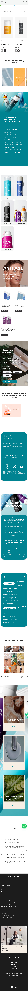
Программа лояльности (6, 917)
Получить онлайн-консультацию (8, 902)
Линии (2, 891)
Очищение (7, 198)
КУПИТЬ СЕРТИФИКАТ (9, 381)
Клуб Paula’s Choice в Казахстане (8, 915)
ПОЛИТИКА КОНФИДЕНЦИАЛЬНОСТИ (14, 973)
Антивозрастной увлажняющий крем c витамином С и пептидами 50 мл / (6, 43)
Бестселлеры (9, 11)
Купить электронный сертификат (8, 906)
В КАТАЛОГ (4, 310)
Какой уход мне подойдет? (7, 887)
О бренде (3, 913)
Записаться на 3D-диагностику (8, 904)
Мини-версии (4, 895)
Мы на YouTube (17, 676)
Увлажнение (7, 249)
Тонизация (21, 198)
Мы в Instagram (7, 676)
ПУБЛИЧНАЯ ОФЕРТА (14, 975)
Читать (14, 726)
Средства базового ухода (7, 889)
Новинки (21, 11)
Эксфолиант (7, 223)
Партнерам (3, 921)
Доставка (3, 919)
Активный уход (20, 223)
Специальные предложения (7, 900)
